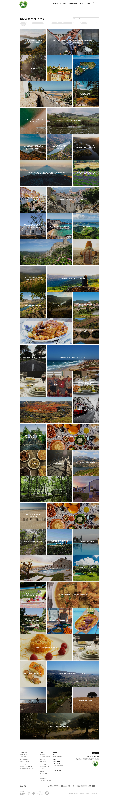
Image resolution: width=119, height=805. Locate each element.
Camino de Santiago (45, 756)
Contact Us (57, 770)
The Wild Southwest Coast (26, 766)
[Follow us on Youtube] (87, 793)
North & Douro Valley (25, 758)
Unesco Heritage (44, 776)
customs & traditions (37, 23)
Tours (64, 3)
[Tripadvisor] (94, 793)
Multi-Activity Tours (44, 766)
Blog (54, 758)
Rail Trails (42, 768)
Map (54, 754)
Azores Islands (23, 754)
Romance (42, 770)
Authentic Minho (24, 759)
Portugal (81, 3)
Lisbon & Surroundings (25, 763)
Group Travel (56, 761)
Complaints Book (51, 803)
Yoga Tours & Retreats (45, 780)
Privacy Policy (39, 803)
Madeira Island (23, 756)
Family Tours (43, 761)
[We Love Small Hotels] (23, 5)
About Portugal (57, 756)
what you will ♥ (91, 23)
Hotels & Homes (72, 3)
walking (84, 23)
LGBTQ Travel (56, 763)
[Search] (94, 3)
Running (42, 771)
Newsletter (95, 753)
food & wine (47, 23)
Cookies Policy (45, 803)
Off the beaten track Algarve (27, 768)
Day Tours (42, 758)
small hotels (76, 23)
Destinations (57, 3)
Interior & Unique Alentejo (26, 764)
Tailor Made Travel (58, 765)
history (54, 23)
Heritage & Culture (44, 764)
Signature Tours (43, 773)
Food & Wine (43, 763)
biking (28, 23)
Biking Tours (43, 754)
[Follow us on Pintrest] (76, 793)
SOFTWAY (89, 803)
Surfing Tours (43, 775)
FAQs (54, 767)
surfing (60, 23)
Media (54, 759)
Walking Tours (43, 778)
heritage (23, 23)
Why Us (88, 3)
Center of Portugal (24, 761)
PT (97, 3)
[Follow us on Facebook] (71, 793)
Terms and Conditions (32, 803)
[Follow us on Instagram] (82, 793)
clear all (23, 25)
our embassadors (67, 23)
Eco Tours (42, 759)
